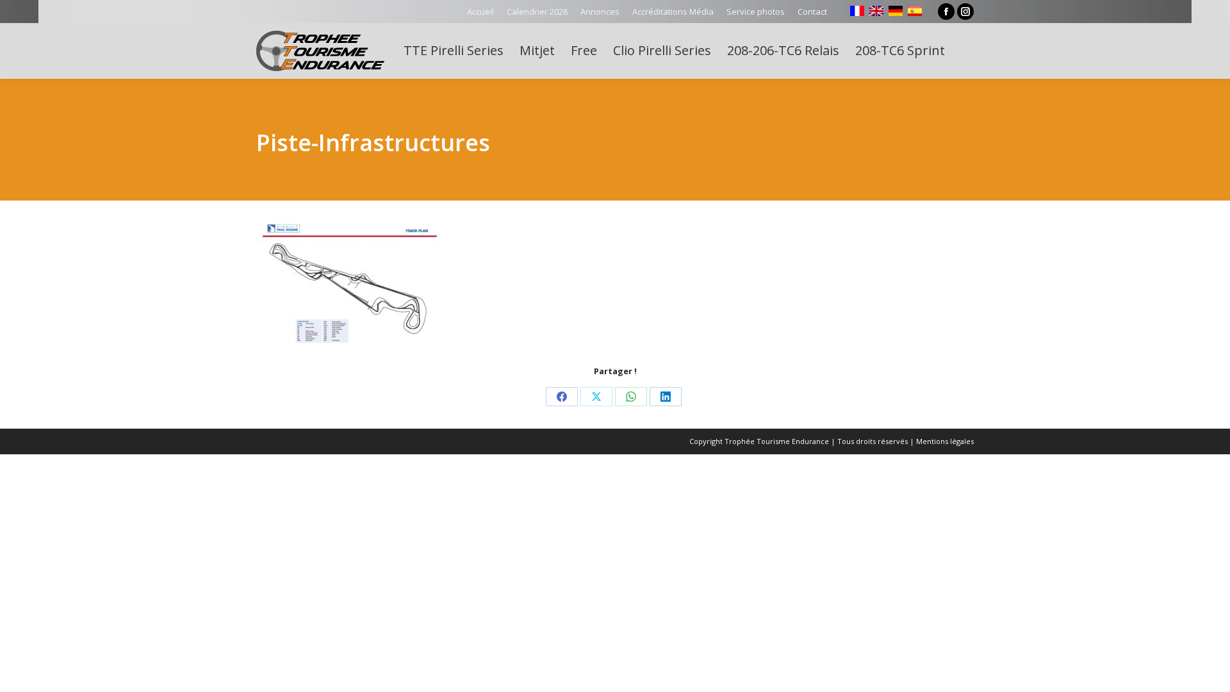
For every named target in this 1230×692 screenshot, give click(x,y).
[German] (896, 11)
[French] (857, 11)
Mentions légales (945, 441)
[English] (876, 11)
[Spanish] (915, 11)
